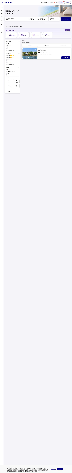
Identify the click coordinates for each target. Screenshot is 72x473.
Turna (6, 26)
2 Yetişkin (52, 19)
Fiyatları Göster (65, 57)
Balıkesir (11, 26)
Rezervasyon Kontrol (45, 2)
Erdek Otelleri (16, 26)
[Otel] (2, 10)
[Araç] (2, 17)
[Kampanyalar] (2, 29)
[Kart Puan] (2, 24)
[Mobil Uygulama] (2, 32)
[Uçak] (2, 7)
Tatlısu (21, 26)
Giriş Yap (67, 2)
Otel (8, 26)
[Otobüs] (2, 14)
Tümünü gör (67, 30)
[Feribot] (2, 20)
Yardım (51, 2)
